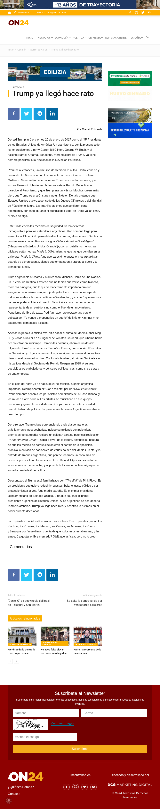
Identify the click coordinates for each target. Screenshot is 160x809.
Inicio (11, 49)
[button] (147, 37)
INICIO (29, 37)
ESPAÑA (136, 37)
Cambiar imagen (62, 723)
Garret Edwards (38, 49)
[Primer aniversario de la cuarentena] (88, 636)
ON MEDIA (94, 37)
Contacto (14, 793)
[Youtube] (149, 12)
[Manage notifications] (8, 800)
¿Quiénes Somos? (21, 787)
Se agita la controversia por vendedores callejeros (84, 603)
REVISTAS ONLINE (115, 37)
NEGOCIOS (44, 37)
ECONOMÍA (61, 37)
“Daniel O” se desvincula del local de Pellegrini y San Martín (29, 603)
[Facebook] (130, 12)
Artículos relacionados (25, 618)
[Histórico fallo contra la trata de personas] (22, 636)
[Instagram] (136, 12)
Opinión (21, 49)
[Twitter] (143, 12)
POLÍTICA (78, 37)
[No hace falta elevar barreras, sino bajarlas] (55, 636)
